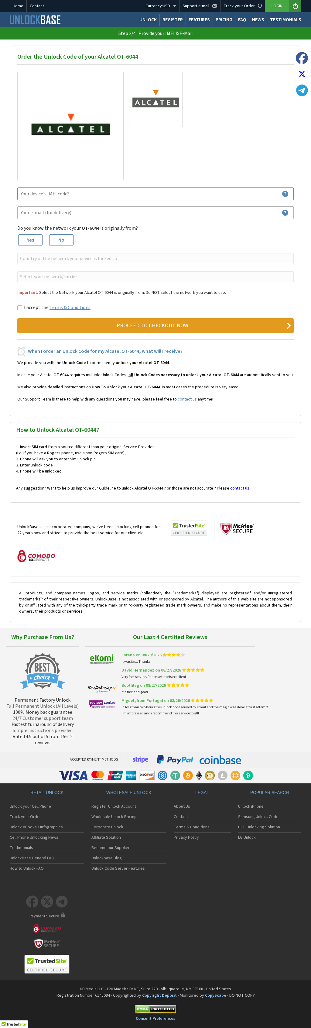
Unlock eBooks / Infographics (36, 827)
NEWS (258, 19)
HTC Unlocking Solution (259, 827)
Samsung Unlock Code (258, 817)
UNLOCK (148, 19)
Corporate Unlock (107, 827)
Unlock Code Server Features (118, 868)
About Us (182, 806)
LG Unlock (247, 837)
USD (157, 6)
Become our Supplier (110, 848)
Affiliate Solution (106, 837)
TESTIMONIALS (285, 19)
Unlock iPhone (251, 806)
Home (18, 6)
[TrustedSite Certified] (189, 528)
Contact (37, 6)
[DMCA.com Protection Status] (155, 1010)
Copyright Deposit (159, 995)
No (61, 240)
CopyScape (215, 995)
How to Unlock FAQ (27, 868)
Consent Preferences (155, 1019)
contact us (187, 399)
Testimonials (21, 848)
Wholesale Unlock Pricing (114, 817)
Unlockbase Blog (106, 858)
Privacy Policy (186, 837)
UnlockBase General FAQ (32, 858)
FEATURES (199, 19)
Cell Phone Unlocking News (34, 837)
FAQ (242, 19)
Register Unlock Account (113, 806)
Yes (30, 240)
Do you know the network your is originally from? (77, 228)
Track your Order (25, 817)
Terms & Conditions (70, 307)
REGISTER (172, 19)
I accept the (57, 307)
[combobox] (155, 258)
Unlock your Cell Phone (30, 806)
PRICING (224, 19)
